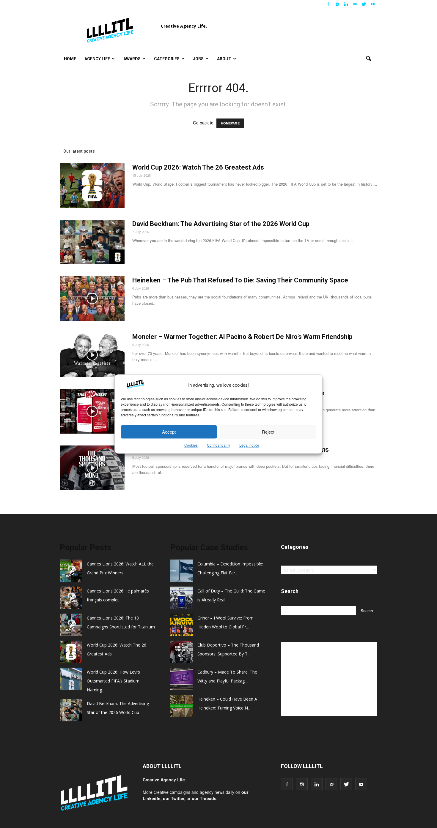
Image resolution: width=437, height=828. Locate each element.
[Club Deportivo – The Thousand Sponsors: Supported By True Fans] (92, 467)
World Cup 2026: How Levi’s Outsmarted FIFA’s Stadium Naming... (113, 681)
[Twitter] (363, 4)
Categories (167, 58)
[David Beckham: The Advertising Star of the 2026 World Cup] (92, 242)
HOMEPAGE (230, 123)
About (224, 58)
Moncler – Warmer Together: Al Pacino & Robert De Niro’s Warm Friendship (242, 336)
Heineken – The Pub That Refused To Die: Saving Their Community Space (240, 280)
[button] (368, 59)
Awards (132, 58)
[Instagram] (337, 4)
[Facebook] (328, 4)
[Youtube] (372, 4)
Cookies (191, 445)
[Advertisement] (329, 679)
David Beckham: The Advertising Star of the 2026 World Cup (220, 223)
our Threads (204, 798)
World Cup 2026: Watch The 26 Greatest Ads (198, 167)
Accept (169, 432)
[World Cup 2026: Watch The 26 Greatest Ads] (92, 185)
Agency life (97, 58)
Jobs (198, 58)
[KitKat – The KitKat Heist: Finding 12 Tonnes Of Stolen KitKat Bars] (92, 411)
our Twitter (173, 798)
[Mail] (354, 4)
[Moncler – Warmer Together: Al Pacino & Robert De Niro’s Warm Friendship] (92, 355)
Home (70, 58)
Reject (268, 432)
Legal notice (249, 445)
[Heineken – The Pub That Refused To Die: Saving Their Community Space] (92, 298)
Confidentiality (218, 445)
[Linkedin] (346, 4)
